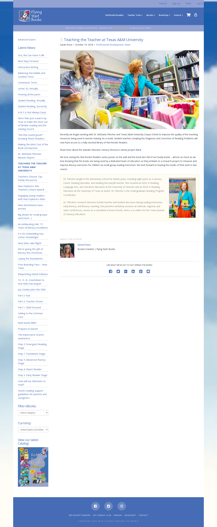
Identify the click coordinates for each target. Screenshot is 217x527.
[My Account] (195, 14)
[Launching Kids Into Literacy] (31, 16)
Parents (163, 3)
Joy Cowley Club (102, 515)
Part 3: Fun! (24, 295)
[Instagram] (121, 506)
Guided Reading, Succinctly (32, 106)
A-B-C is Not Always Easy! (32, 112)
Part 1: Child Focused (29, 307)
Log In (200, 3)
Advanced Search (27, 39)
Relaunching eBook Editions (33, 274)
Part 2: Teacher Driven (30, 301)
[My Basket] (188, 14)
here (138, 149)
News (128, 44)
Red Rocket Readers (79, 515)
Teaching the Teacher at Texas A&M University (32, 167)
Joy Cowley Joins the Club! (32, 289)
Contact (143, 515)
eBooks (118, 515)
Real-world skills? (27, 322)
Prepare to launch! (28, 328)
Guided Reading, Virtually (31, 100)
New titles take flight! (29, 243)
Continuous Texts (27, 82)
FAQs (188, 3)
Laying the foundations (30, 258)
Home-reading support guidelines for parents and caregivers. (32, 394)
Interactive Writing (28, 67)
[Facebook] (95, 506)
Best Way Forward (28, 61)
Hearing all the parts (29, 94)
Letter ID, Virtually (28, 88)
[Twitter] (108, 506)
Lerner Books (120, 27)
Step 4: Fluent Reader (30, 369)
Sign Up (176, 3)
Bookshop (130, 515)
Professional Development (109, 44)
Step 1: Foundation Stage (31, 353)
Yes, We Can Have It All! (31, 55)
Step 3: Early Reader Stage (32, 375)
